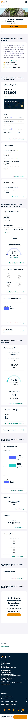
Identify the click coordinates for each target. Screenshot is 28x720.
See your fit (6, 232)
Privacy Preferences (5, 684)
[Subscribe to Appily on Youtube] (23, 710)
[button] (2, 31)
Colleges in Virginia (5, 646)
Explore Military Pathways (11, 106)
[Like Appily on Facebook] (13, 710)
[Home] (4, 2)
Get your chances (14, 257)
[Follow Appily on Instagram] (4, 710)
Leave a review (14, 614)
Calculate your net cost (9, 95)
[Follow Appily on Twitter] (9, 710)
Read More (14, 60)
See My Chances (14, 26)
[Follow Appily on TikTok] (18, 710)
